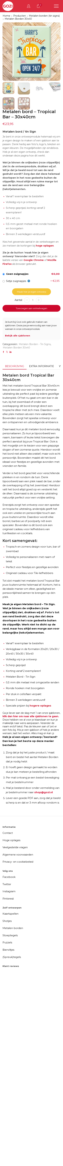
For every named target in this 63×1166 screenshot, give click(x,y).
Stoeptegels (10, 935)
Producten (19, 15)
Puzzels (7, 942)
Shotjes (7, 921)
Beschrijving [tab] (14, 366)
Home (6, 15)
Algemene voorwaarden (18, 854)
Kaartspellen (10, 913)
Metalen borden (13, 928)
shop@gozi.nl (43, 792)
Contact (8, 833)
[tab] (15, 366)
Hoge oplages (11, 840)
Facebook (9, 877)
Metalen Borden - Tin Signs (35, 344)
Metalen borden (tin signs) (44, 15)
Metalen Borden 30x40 (18, 18)
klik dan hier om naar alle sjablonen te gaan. (31, 716)
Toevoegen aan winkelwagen (31, 308)
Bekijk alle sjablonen (17, 335)
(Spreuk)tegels (12, 957)
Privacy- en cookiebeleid (18, 861)
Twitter (7, 884)
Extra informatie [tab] (41, 366)
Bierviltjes (8, 949)
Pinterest (8, 898)
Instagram (9, 891)
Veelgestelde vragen (15, 847)
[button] (7, 52)
